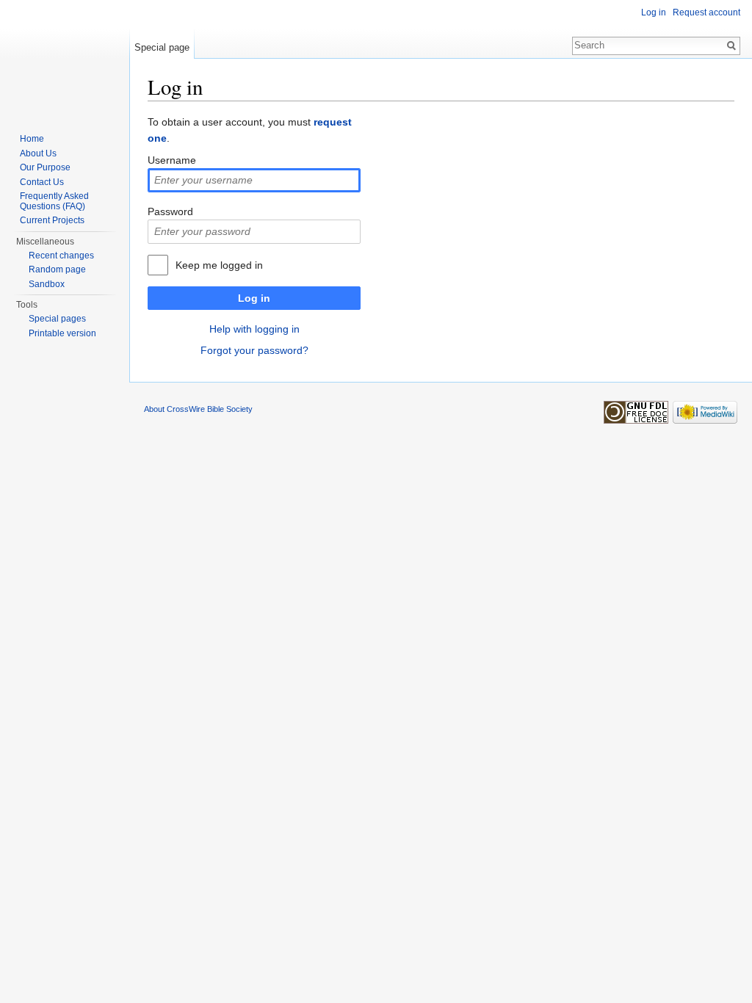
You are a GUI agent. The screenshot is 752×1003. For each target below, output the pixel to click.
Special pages (57, 319)
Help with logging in (254, 329)
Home (32, 139)
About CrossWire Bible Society (198, 409)
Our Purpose (45, 167)
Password (170, 211)
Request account (706, 12)
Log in (254, 298)
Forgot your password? (254, 350)
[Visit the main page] (64, 58)
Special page (161, 47)
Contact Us (42, 182)
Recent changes (61, 255)
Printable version (62, 333)
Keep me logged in (219, 265)
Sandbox (47, 284)
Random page (57, 269)
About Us (38, 153)
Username (172, 160)
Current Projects (52, 220)
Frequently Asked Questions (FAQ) (54, 201)
